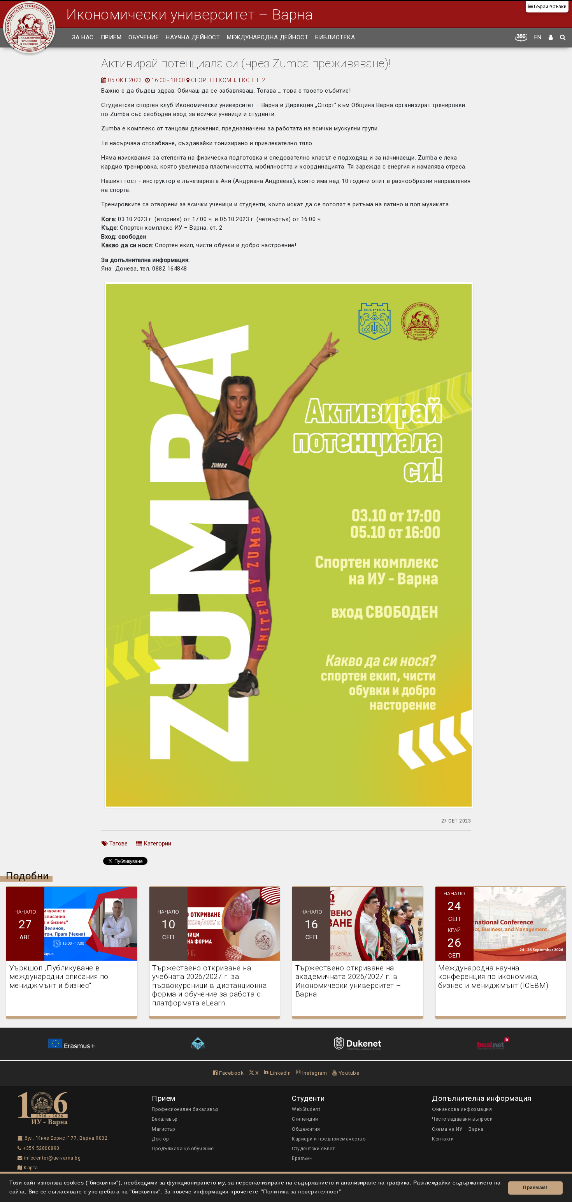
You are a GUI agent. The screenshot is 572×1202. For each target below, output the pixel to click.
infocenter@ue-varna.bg (52, 1158)
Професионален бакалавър (185, 1109)
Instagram (314, 1073)
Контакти (443, 1139)
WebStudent (306, 1109)
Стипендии (305, 1119)
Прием (111, 37)
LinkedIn (280, 1073)
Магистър (163, 1129)
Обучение (143, 37)
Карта (30, 1167)
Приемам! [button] (535, 1187)
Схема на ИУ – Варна (458, 1129)
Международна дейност (267, 37)
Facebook (231, 1073)
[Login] (551, 37)
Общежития (306, 1129)
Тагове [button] (118, 843)
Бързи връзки (550, 6)
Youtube (348, 1073)
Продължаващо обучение (183, 1148)
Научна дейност (193, 37)
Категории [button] (156, 843)
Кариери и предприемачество (328, 1139)
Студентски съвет (313, 1148)
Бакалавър (165, 1119)
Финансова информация (462, 1109)
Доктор (160, 1139)
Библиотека (335, 37)
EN (538, 37)
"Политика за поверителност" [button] (301, 1192)
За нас (83, 37)
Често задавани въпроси (462, 1119)
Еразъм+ (302, 1158)
